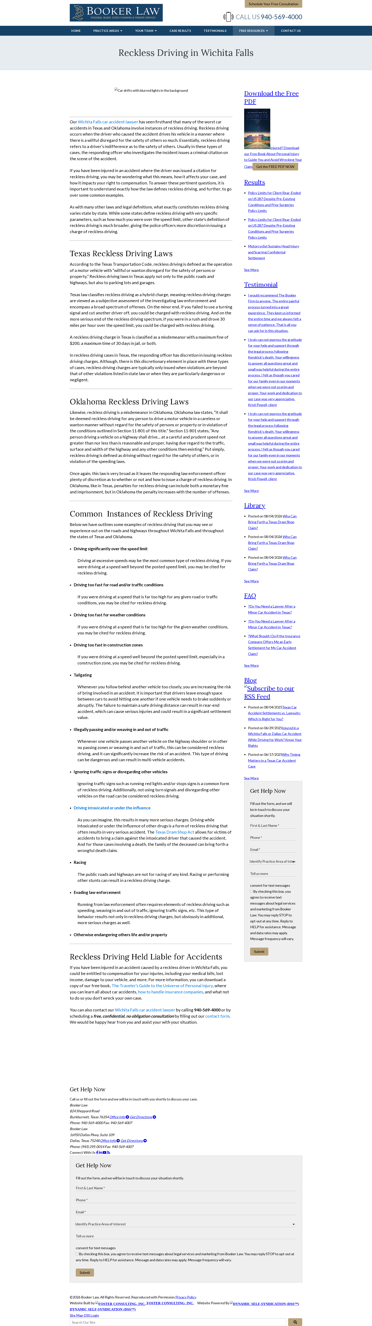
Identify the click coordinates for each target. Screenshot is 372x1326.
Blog (250, 680)
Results (254, 182)
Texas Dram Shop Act (174, 832)
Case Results (180, 30)
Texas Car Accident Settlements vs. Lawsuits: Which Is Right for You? (274, 713)
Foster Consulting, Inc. (170, 1303)
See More (251, 270)
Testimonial (261, 285)
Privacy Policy (185, 1297)
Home (76, 30)
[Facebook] (97, 1152)
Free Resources (252, 30)
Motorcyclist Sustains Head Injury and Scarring (273, 252)
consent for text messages (270, 885)
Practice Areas (106, 30)
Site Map (76, 1315)
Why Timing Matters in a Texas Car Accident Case (274, 760)
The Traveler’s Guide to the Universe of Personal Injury (162, 985)
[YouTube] (104, 1152)
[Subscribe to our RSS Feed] (273, 697)
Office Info (117, 1117)
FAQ (250, 596)
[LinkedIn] (100, 1152)
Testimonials (215, 30)
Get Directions (141, 1117)
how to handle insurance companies (170, 991)
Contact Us (291, 30)
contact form (217, 1016)
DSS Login (91, 1315)
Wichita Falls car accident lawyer (108, 121)
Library (254, 505)
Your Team (144, 30)
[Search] (295, 1322)
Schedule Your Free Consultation (273, 4)
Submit (259, 951)
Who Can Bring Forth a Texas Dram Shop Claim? (272, 522)
